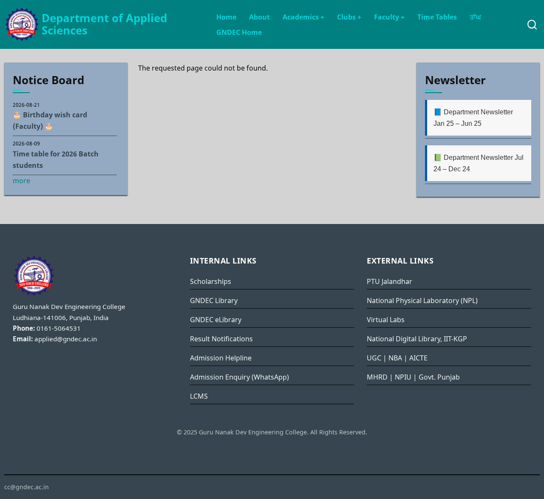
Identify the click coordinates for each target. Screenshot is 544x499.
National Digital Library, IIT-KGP (417, 338)
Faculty (389, 17)
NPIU (403, 377)
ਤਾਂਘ (475, 17)
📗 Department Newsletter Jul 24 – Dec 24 (479, 163)
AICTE (418, 358)
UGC (374, 358)
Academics (303, 17)
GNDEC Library (214, 300)
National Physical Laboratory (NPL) (422, 300)
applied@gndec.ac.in (65, 339)
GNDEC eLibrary (215, 319)
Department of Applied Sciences (104, 24)
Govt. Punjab (439, 377)
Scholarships (210, 281)
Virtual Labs (386, 319)
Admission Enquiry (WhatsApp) (239, 377)
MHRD (377, 377)
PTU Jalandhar (389, 281)
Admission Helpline (221, 358)
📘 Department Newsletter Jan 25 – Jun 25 (473, 117)
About (259, 17)
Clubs (349, 17)
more (21, 180)
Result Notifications (221, 338)
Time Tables (437, 17)
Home (226, 17)
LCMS (199, 396)
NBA (395, 358)
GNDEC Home (239, 32)
